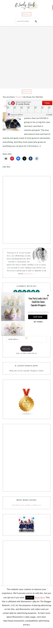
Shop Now (37, 317)
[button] (38, 302)
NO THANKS (38, 322)
